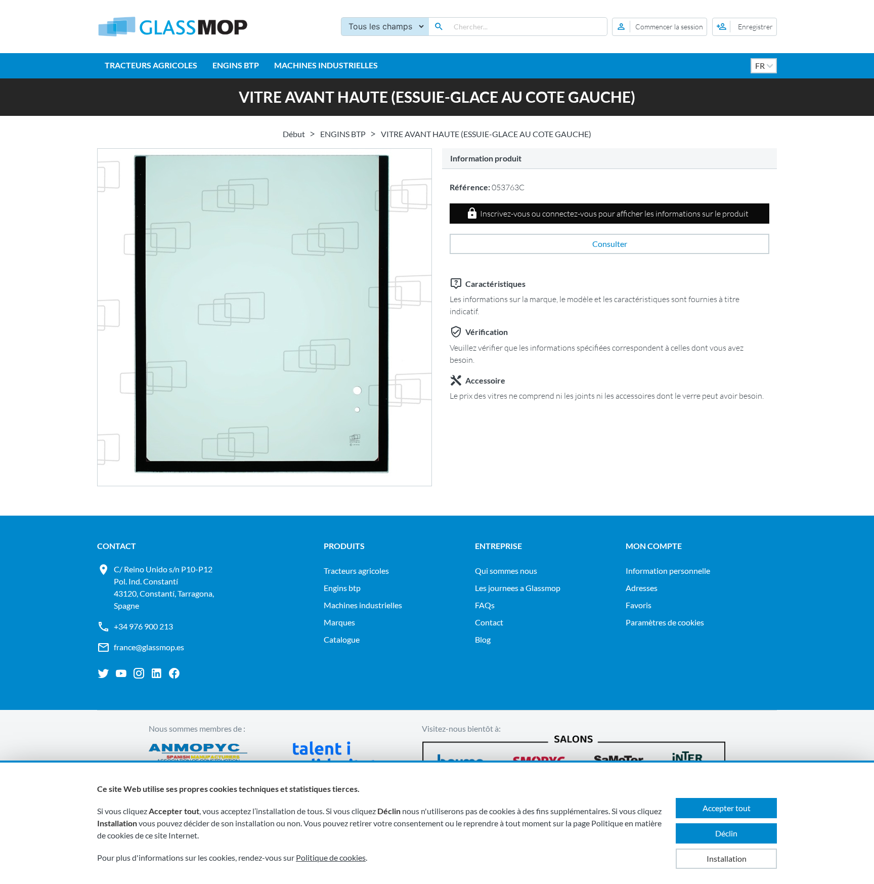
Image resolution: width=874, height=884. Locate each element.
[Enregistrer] (744, 26)
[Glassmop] (173, 26)
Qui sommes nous (506, 570)
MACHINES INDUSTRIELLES (326, 65)
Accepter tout (727, 808)
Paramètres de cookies (665, 622)
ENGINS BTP (235, 65)
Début (294, 134)
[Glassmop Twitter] (103, 673)
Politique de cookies (331, 857)
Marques (339, 622)
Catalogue (342, 639)
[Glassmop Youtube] (121, 673)
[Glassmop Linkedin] (156, 673)
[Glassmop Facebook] (174, 673)
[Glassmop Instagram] (139, 673)
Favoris (638, 605)
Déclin (726, 833)
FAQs (485, 605)
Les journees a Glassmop (517, 588)
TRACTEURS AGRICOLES (151, 65)
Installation (727, 858)
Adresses (642, 588)
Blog (483, 639)
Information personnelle (668, 570)
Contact (489, 622)
